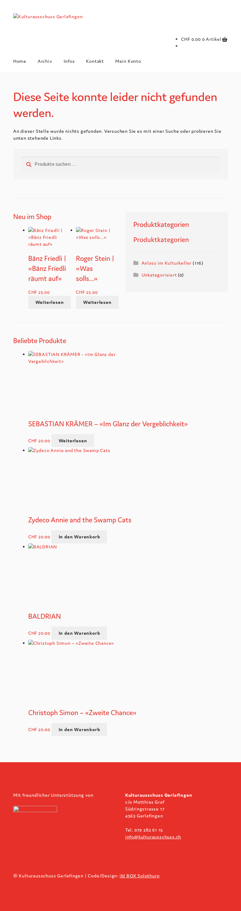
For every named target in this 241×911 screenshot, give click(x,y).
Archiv (45, 61)
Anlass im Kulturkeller (167, 263)
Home (19, 61)
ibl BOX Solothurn (140, 876)
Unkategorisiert (159, 275)
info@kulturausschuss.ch (153, 837)
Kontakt (95, 61)
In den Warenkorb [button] (79, 537)
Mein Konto (128, 61)
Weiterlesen (49, 302)
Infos (69, 61)
